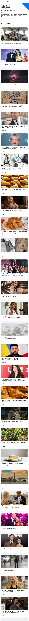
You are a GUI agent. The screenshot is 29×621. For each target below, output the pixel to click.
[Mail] (4, 1)
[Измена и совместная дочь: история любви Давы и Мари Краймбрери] (14, 522)
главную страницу (17, 16)
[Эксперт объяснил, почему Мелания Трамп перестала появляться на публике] (14, 311)
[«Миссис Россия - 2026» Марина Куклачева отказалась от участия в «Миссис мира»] (14, 269)
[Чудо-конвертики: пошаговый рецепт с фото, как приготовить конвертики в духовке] (14, 185)
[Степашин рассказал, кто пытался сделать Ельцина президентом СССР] (14, 122)
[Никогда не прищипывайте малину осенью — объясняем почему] (14, 438)
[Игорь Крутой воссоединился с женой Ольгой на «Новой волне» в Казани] (14, 58)
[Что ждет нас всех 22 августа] (14, 79)
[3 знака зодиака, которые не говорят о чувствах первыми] (14, 417)
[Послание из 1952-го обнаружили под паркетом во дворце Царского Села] (14, 101)
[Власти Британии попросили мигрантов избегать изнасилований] (14, 480)
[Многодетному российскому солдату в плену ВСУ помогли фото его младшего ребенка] (14, 37)
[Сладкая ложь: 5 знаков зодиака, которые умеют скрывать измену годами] (14, 607)
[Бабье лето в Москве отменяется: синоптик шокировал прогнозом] (14, 565)
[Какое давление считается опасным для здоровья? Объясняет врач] (14, 164)
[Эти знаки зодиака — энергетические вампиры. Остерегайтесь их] (14, 290)
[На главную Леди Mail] (7, 1)
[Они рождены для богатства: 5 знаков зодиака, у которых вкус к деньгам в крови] (14, 206)
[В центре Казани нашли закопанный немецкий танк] (14, 248)
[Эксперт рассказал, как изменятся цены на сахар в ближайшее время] (14, 333)
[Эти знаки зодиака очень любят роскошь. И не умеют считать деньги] (14, 586)
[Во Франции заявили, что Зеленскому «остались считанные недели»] (14, 354)
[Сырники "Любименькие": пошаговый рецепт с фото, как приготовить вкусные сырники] (14, 227)
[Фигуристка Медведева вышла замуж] (14, 543)
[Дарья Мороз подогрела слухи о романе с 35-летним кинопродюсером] (14, 143)
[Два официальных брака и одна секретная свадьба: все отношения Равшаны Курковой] (14, 375)
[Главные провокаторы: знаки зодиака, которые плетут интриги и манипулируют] (14, 501)
